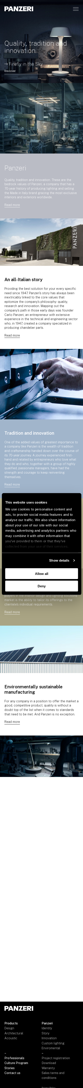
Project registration (56, 1058)
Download (49, 1063)
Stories (9, 1068)
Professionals (14, 1058)
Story (45, 1033)
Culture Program (16, 1063)
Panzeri (47, 1023)
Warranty (48, 1068)
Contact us (12, 1073)
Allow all (41, 573)
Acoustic (10, 1038)
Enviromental (51, 1048)
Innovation (49, 1038)
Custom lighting (53, 1043)
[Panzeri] (18, 8)
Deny (42, 586)
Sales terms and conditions (53, 1075)
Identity (47, 1028)
